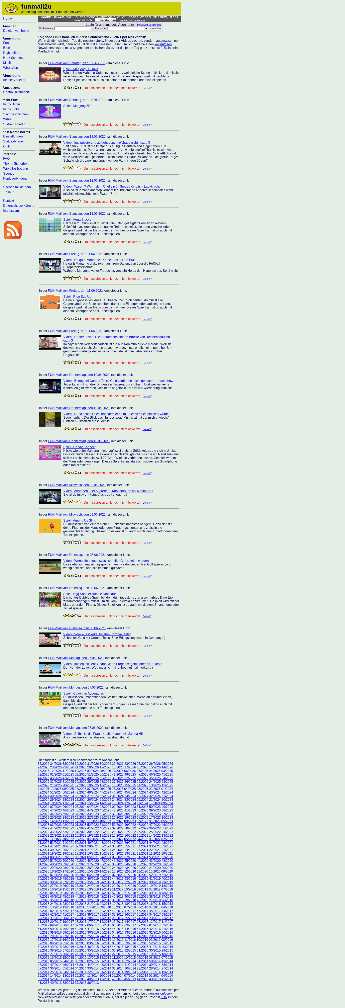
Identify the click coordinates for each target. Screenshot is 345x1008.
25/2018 (43, 903)
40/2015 (167, 947)
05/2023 (167, 821)
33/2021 (155, 846)
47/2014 (56, 964)
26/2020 (93, 868)
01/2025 (68, 774)
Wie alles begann (15, 168)
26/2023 (43, 817)
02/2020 (118, 875)
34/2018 (68, 900)
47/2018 (43, 896)
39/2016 (56, 932)
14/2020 (105, 871)
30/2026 (105, 763)
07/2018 (130, 907)
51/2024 (56, 792)
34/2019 (105, 882)
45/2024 (130, 792)
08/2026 (105, 771)
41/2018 (118, 896)
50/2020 (68, 860)
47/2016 (93, 929)
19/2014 (130, 972)
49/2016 (68, 929)
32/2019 (130, 882)
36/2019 (80, 882)
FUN (164, 47)
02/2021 (130, 857)
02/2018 (56, 911)
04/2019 (68, 893)
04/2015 (68, 961)
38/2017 (105, 914)
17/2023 (155, 817)
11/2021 (155, 853)
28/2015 (43, 954)
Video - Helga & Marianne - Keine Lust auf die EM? (99, 260)
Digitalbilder (11, 52)
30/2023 (130, 814)
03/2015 (80, 961)
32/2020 (155, 864)
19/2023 (130, 817)
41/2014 (130, 964)
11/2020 (142, 871)
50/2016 (56, 929)
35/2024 (118, 796)
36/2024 (105, 796)
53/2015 (142, 943)
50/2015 (43, 947)
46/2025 (155, 774)
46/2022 (167, 824)
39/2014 (155, 964)
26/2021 (105, 850)
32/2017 (43, 918)
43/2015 (130, 947)
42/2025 (68, 778)
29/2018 (130, 900)
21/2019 (130, 885)
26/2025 (130, 781)
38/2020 (80, 864)
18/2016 (43, 939)
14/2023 (56, 821)
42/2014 (118, 964)
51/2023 (142, 806)
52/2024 (43, 792)
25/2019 (80, 885)
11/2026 (68, 771)
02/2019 (93, 893)
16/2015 (56, 957)
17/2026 (130, 767)
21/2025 (56, 785)
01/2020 (130, 875)
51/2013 (68, 979)
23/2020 (130, 868)
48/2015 (68, 947)
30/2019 (155, 882)
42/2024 (167, 792)
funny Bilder (11, 104)
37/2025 (130, 778)
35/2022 (167, 828)
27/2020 (80, 868)
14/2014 (56, 975)
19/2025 (80, 785)
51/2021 (68, 842)
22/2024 (142, 799)
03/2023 (56, 824)
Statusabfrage (13, 141)
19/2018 (118, 903)
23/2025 (167, 781)
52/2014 (130, 961)
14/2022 (155, 835)
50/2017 (93, 911)
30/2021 (56, 850)
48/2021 (105, 842)
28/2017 (93, 918)
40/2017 (80, 914)
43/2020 (155, 860)
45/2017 (155, 911)
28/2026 (130, 763)
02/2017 (142, 925)
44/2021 (155, 842)
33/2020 (142, 864)
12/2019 (105, 889)
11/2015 (117, 957)
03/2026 (167, 771)
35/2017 (142, 914)
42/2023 (118, 810)
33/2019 (118, 882)
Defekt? (147, 88)
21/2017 (43, 921)
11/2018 (80, 907)
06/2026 (130, 771)
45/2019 (105, 878)
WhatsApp (10, 67)
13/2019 (93, 889)
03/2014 (43, 979)
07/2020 (56, 875)
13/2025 (155, 785)
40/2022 (105, 828)
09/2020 (167, 871)
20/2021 (43, 853)
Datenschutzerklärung (18, 205)
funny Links (11, 109)
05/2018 (155, 907)
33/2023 (93, 814)
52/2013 (56, 979)
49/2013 (93, 979)
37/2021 (105, 846)
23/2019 (105, 885)
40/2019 (167, 878)
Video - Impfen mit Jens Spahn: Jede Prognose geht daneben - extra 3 (112, 664)
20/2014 (118, 972)
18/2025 (93, 785)
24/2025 (155, 781)
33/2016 (130, 932)
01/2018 (105, 893)
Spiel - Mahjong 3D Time (80, 69)
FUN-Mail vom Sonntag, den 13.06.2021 (76, 63)
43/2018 (93, 896)
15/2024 (93, 803)
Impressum (11, 210)
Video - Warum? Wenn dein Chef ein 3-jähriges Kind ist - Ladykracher (112, 186)
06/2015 (43, 961)
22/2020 (142, 868)
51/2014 (142, 961)
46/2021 (130, 842)
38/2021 (93, 846)
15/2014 (43, 975)
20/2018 (105, 903)
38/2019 (56, 882)
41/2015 (155, 947)
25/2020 (105, 868)
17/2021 (80, 853)
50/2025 (105, 774)
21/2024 (155, 799)
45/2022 (43, 828)
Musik (7, 62)
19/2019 (155, 885)
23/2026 (56, 767)
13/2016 (105, 939)
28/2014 (155, 968)
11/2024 (142, 803)
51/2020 (56, 860)
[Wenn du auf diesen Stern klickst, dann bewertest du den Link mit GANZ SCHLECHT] (65, 87)
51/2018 (130, 893)
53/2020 (167, 857)
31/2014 (118, 968)
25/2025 (142, 781)
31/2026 (93, 763)
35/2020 (118, 864)
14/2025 (142, 785)
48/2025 (130, 774)
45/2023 (80, 810)
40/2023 (142, 810)
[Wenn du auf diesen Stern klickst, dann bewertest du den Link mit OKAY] (72, 87)
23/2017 (155, 918)
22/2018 (80, 903)
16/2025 (118, 785)
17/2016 (56, 939)
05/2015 (56, 961)
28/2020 (68, 868)
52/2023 (130, 806)
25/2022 (155, 832)
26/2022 (142, 832)
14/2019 (80, 889)
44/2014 (93, 964)
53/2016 (130, 943)
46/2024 (118, 792)
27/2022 (130, 832)
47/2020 (105, 860)
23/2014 (80, 972)
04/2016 (80, 943)
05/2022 (130, 839)
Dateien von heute (16, 30)
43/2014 (105, 964)
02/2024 (118, 806)
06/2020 (68, 875)
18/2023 (142, 817)
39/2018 (142, 896)
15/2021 (105, 853)
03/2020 (105, 875)
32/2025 (56, 781)
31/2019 (142, 882)
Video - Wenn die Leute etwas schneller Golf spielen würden (106, 560)
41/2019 (155, 878)
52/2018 (118, 893)
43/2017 (43, 914)
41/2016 (167, 929)
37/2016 (80, 932)
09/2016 (155, 939)
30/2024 (43, 799)
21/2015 (130, 954)
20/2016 (155, 936)
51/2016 (43, 929)
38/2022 (130, 828)
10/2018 (93, 907)
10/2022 (68, 839)
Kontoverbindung (15, 178)
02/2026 (43, 774)
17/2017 (93, 921)
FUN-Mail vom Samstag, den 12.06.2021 (77, 136)
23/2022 (43, 835)
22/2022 (56, 835)
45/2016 (118, 929)
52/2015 (155, 943)
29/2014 (142, 968)
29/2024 (56, 799)
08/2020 (43, 875)
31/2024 (167, 796)
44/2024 (142, 792)
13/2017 (142, 921)
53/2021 (155, 857)
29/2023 (142, 814)
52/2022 (93, 824)
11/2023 (93, 821)
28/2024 (68, 799)
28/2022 (118, 832)
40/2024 (56, 796)
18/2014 (142, 972)
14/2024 (105, 803)
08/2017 (68, 925)
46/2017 (142, 911)
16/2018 (155, 903)
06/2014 (142, 975)
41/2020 (43, 864)
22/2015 (118, 954)
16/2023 (167, 817)
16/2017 (105, 921)
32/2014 (105, 968)
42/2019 (142, 878)
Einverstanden (105, 20)
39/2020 (68, 864)
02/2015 (93, 961)
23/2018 (68, 903)
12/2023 (80, 821)
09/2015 (142, 957)
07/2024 (56, 806)
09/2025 (68, 789)
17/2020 (68, 871)
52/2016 (167, 925)
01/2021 (142, 857)
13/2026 (43, 771)
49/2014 (167, 961)
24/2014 (68, 972)
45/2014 (80, 964)
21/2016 (142, 936)
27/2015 (56, 954)
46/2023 (68, 810)
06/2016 (56, 943)
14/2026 (167, 767)
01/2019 (142, 875)
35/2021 (130, 846)
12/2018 (68, 907)
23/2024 (130, 799)
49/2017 (105, 911)
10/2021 (167, 853)
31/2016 (155, 932)
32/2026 (80, 763)
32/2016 (142, 932)
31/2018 (105, 900)
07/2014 (130, 975)
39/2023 (155, 810)
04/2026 (155, 771)
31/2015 (142, 950)
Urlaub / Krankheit (16, 92)
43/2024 (155, 792)
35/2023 (68, 814)
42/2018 (105, 896)
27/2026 (142, 763)
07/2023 (142, 821)
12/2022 (43, 839)
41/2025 (80, 778)
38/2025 (118, 778)
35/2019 (93, 882)
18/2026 (118, 767)
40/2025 (93, 778)
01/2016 (118, 943)
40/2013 (56, 982)
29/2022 (105, 832)
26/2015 (68, 954)
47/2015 (80, 947)
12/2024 (130, 803)
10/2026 (80, 771)
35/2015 (93, 950)
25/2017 (130, 918)
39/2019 (43, 882)
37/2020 (93, 864)
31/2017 (56, 918)
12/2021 (142, 853)
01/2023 (80, 824)
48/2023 (43, 810)
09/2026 (93, 771)
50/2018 (142, 893)
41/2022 (93, 828)
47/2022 (155, 824)
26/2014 (43, 972)
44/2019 (118, 878)
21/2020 (155, 868)
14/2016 (93, 939)
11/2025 (43, 789)
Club (6, 146)
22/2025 (43, 785)
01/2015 (105, 961)
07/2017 (80, 925)
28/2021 (80, 850)
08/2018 (117, 907)
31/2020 (167, 864)
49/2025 (118, 774)
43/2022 (68, 828)
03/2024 (105, 806)
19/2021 (56, 853)
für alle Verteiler (14, 80)
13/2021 (130, 853)
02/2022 (167, 839)
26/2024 (93, 799)
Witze (7, 119)
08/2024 (43, 806)
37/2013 (80, 982)
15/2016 (80, 939)
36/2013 (93, 982)
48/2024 (93, 792)
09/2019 (142, 889)
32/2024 (155, 796)
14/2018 (43, 907)
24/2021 (130, 850)
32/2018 (93, 900)
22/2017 (167, 918)
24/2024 (118, 799)
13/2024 (118, 803)
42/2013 (167, 979)
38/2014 (167, 964)
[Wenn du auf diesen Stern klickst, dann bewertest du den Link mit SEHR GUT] (79, 87)
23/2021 (142, 850)
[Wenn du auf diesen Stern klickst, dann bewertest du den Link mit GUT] (76, 87)
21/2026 (80, 767)
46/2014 (68, 964)
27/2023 (167, 814)
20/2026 (93, 767)
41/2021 (56, 846)
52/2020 (43, 860)
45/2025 (167, 774)
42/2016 (155, 929)
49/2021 (93, 842)
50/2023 (155, 806)
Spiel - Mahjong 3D (77, 106)
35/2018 (56, 900)
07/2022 (105, 839)
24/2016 (105, 936)
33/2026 (68, 763)
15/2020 (93, 871)
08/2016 (167, 939)
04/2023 (43, 824)
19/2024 (43, 803)
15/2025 (130, 785)
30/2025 (80, 781)
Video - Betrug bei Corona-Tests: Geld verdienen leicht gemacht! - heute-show (118, 380)
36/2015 (80, 950)
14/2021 (118, 853)
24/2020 (118, 868)
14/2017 (130, 921)
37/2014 (43, 968)
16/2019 (56, 889)
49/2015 (56, 947)
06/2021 (80, 857)
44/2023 (93, 810)
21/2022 (68, 835)
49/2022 (130, 824)
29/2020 (56, 868)
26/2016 (80, 936)
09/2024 (167, 803)
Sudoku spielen (14, 124)
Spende (8, 173)
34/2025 (167, 778)
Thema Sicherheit (15, 163)
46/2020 (118, 860)
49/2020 (80, 860)
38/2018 (155, 896)
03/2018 (43, 911)
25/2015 (80, 954)
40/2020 (56, 864)
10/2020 (155, 871)
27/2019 (56, 885)
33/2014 (93, 968)
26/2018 (167, 900)
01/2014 (118, 961)
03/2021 (118, 857)
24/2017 (142, 918)
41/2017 (68, 914)
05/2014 (155, 975)
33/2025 (43, 781)
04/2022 (142, 839)
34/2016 (118, 932)
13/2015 (93, 957)
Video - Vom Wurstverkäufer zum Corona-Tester (97, 634)
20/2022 (80, 835)
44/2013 (142, 979)
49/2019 (56, 878)
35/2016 (105, 932)
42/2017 (56, 914)
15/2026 (155, 767)
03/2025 (142, 789)
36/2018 (43, 900)
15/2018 (167, 903)
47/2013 (105, 979)
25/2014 (56, 972)
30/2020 (43, 868)
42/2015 (142, 947)
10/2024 (155, 803)
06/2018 (142, 907)
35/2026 (43, 763)
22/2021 (155, 850)
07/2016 (43, 943)
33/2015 (118, 950)
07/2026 (117, 771)
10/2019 (130, 889)
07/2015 (167, 957)
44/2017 (167, 911)
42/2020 (167, 860)
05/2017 (105, 925)
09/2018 (105, 907)
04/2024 (93, 806)
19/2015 (155, 954)
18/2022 (105, 835)
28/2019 (43, 885)
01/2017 (155, 925)
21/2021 (167, 850)
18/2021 (68, 853)
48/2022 (142, 824)
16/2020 (80, 871)
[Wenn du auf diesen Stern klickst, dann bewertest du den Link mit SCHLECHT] (68, 87)
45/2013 (130, 979)
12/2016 (118, 939)
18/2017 (80, 921)
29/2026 (118, 763)
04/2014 (167, 975)
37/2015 (68, 950)
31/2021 (43, 850)
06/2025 (105, 789)
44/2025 (43, 778)
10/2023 (105, 821)
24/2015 (93, 954)
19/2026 (105, 767)
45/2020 (130, 860)
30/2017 (68, 918)
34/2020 (130, 864)
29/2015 (167, 950)
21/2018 (93, 903)
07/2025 (93, 789)
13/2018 (56, 907)
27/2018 (155, 900)
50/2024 (68, 792)
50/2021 (80, 842)
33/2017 (167, 914)
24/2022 (167, 832)
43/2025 (56, 778)
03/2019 (80, 893)
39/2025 (105, 778)
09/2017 (56, 925)
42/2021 (43, 846)
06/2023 (155, 821)
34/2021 (142, 846)
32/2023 (105, 814)
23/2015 (105, 954)
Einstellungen (13, 136)
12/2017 (155, 921)
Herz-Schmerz (13, 57)
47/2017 (130, 911)
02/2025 (155, 789)
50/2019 (43, 878)
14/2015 (80, 957)
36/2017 (130, 914)
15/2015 (68, 957)
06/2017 (93, 925)
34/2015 (105, 950)
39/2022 (118, 828)
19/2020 (43, 871)
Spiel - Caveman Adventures (83, 693)
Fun (6, 42)
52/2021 (56, 842)
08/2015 (155, 957)
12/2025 (167, 785)
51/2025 (93, 774)
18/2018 (130, 903)
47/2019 (80, 878)
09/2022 (80, 839)
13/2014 (68, 975)
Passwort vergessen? (149, 24)
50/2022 (118, 824)
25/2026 (167, 763)
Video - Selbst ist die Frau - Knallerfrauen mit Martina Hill (103, 733)
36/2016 (93, 932)
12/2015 (105, 957)
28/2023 (155, 814)
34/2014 (80, 968)
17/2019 (43, 889)
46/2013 (118, 979)
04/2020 (93, 875)
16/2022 (130, 835)
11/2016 (130, 939)
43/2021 (167, 842)
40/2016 (43, 932)
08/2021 (56, 857)
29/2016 (43, 936)
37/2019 (68, 882)
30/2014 (130, 968)
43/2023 (105, 810)
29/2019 (167, 882)
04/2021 (105, 857)
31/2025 (68, 781)
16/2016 (68, 939)
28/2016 (56, 936)
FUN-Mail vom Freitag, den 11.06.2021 (75, 254)
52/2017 (68, 911)
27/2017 (105, 918)
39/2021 (80, 846)
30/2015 (155, 950)
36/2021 (118, 846)
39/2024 (68, 796)
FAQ (6, 158)
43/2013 (155, 979)
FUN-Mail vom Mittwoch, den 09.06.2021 (77, 485)
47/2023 (56, 810)
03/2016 (93, 943)
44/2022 (56, 828)
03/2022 (155, 839)
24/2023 (68, 817)
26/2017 (118, 918)
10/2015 (130, 957)
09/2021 (43, 857)
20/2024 (167, 799)
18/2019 (167, 885)
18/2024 (56, 803)
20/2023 (118, 817)
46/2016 (105, 929)
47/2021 (118, 842)
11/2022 (55, 839)
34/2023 (80, 814)
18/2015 (167, 954)
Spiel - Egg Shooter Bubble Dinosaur (89, 594)
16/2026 (142, 767)
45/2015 (105, 947)
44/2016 (130, 929)
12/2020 (130, 871)
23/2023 (80, 817)
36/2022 (155, 828)
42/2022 (80, 828)
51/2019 (167, 875)
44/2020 (142, 860)
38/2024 (80, 796)
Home (7, 18)
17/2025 (105, 785)
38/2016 (68, 932)
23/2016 (118, 936)
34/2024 (130, 796)
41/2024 (43, 796)
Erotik (7, 47)
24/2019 (93, 885)
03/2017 (130, 925)
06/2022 (117, 839)
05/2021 (93, 857)
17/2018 (142, 903)
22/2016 (130, 936)
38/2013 (68, 982)
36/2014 (56, 968)
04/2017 (118, 925)
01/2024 (167, 789)
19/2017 (68, 921)
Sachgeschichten (15, 114)
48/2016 (80, 929)
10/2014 (105, 975)
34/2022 (43, 832)
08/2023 (130, 821)
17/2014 (155, 972)
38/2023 (167, 810)
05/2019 (56, 893)
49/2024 (80, 792)
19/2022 (93, 835)
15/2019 (68, 889)
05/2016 (68, 943)
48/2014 (43, 964)
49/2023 (167, 806)
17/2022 (118, 835)
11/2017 (167, 921)
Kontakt (8, 200)
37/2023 (43, 814)
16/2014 (167, 972)
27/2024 (80, 799)
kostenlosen (163, 44)
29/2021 (68, 850)
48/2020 (93, 860)
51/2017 (80, 911)
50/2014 (155, 961)
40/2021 (68, 846)
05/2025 (117, 789)
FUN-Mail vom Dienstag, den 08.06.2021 (77, 554)
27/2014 (167, 968)
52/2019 (155, 875)
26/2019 (68, 885)
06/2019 (43, 893)
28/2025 (105, 781)
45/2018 (68, 896)
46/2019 (93, 878)
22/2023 (93, 817)
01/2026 (56, 774)
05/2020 (80, 875)
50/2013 (80, 979)
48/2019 (68, 878)
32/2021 (167, 846)
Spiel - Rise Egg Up (77, 296)
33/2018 (80, 900)
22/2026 (68, 767)
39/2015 (43, 950)
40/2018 (130, 896)
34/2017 (155, 914)
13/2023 (68, 821)
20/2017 (56, 921)
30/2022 (93, 832)
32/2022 (68, 832)
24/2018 (56, 903)
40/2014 (142, 964)
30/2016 (167, 932)
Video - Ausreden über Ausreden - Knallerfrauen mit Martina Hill (108, 491)
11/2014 (93, 975)
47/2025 (142, 774)
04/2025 (130, 789)
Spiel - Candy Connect (79, 447)
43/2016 (142, 929)
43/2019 (130, 878)
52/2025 (80, 774)
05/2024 (80, 806)
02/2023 (68, 824)
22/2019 (118, 885)
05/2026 (142, 771)
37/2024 (93, 796)
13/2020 (118, 871)
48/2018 (167, 893)
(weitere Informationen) (132, 20)
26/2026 (155, 763)
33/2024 (142, 796)
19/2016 (167, 936)
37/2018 (167, 896)
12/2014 (80, 975)
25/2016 (93, 936)
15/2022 (142, 835)
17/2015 (43, 957)
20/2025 (68, 785)
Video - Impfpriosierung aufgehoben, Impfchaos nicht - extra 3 (106, 142)
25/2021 (118, 850)
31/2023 (118, 814)
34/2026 (56, 763)
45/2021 (142, 842)
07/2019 (167, 889)
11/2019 (117, 889)
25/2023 (56, 817)
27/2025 (118, 781)
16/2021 (93, 853)
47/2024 (105, 792)
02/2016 (105, 943)
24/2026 (43, 767)
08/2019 (155, 889)
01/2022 (43, 842)
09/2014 (117, 975)
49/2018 (155, 893)
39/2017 (93, 914)
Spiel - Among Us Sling (79, 520)
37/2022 (142, 828)
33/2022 (56, 832)
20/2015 (142, 954)
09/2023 (117, 821)
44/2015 (118, 947)
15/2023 (43, 821)
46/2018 (56, 896)
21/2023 (105, 817)
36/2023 (56, 814)
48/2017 (118, 911)
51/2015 (167, 943)
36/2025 (142, 778)
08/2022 (93, 839)
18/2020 (56, 871)
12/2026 (56, 771)
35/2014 (68, 968)
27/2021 (93, 850)
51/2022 (105, 824)
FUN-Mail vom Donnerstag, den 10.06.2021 (79, 375)
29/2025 (93, 781)
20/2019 (142, 885)
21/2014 (105, 972)
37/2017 (118, 914)
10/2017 (43, 925)
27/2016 (68, 936)
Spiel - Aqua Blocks (77, 219)
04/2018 (167, 907)
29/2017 (80, 918)
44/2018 (80, 896)
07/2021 (68, 857)
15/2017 (118, 921)
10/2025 (55, 789)
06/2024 (68, 806)
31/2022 (80, 832)
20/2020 (167, 868)
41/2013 (43, 982)
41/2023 (130, 810)
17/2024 (68, 803)
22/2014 (93, 972)
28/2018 (142, 900)
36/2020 (105, 864)
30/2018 (118, 900)
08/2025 (80, 789)
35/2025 (155, 778)
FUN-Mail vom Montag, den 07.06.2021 (76, 658)
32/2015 (130, 950)
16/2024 (80, 803)
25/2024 (105, 799)
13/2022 (167, 835)
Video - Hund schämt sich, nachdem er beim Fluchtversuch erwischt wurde (116, 414)
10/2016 (142, 939)
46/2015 (93, 947)
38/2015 (56, 950)
